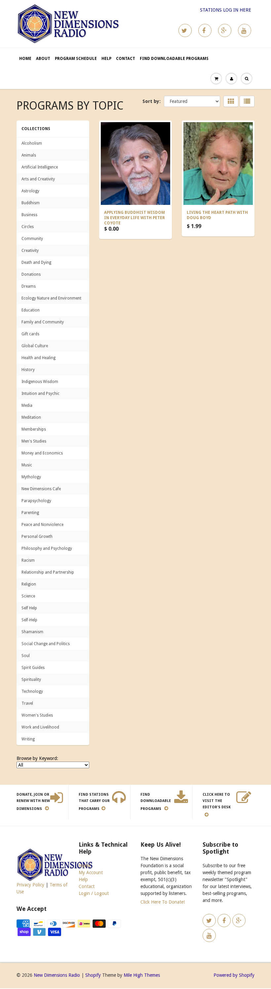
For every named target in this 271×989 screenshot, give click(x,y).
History (28, 369)
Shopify (93, 975)
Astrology (30, 191)
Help (106, 58)
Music (26, 465)
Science (28, 596)
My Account (91, 872)
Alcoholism (31, 143)
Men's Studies (33, 441)
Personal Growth (37, 536)
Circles (27, 226)
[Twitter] (185, 30)
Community (32, 238)
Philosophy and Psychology (46, 548)
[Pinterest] (224, 30)
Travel (27, 703)
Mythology (31, 477)
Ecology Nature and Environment (51, 298)
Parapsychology (36, 500)
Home (25, 58)
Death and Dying (36, 262)
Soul (25, 655)
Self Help (29, 608)
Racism (28, 560)
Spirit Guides (33, 667)
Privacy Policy (30, 884)
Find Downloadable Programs (174, 58)
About (43, 58)
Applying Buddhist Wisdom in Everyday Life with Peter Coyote (134, 217)
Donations (31, 274)
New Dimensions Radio (57, 975)
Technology (32, 691)
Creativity (30, 250)
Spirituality (31, 679)
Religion (28, 584)
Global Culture (34, 346)
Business (29, 214)
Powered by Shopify (233, 975)
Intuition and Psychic (40, 393)
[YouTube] (244, 30)
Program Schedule (76, 58)
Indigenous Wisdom (39, 381)
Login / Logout (94, 893)
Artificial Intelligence (39, 167)
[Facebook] (205, 30)
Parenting (30, 512)
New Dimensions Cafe (41, 489)
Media (26, 405)
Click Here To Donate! (162, 902)
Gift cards (30, 334)
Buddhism (30, 203)
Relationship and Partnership (47, 572)
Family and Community (42, 322)
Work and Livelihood (40, 727)
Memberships (33, 429)
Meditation (31, 417)
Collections (35, 128)
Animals (28, 155)
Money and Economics (42, 453)
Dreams (28, 286)
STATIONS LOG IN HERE (225, 10)
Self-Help (29, 620)
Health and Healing (38, 357)
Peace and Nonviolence (42, 524)
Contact (125, 58)
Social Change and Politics (45, 643)
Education (30, 310)
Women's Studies (37, 715)
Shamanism (32, 632)
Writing (28, 739)
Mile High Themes (142, 975)
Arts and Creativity (38, 179)
